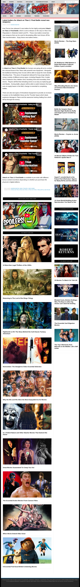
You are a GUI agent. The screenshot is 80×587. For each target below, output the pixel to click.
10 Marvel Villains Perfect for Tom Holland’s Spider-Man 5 (66, 156)
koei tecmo (47, 189)
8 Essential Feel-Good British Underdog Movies (20, 566)
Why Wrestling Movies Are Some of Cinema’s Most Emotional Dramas (66, 87)
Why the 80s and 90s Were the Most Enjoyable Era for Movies (25, 400)
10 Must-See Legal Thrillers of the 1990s (17, 265)
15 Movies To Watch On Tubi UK (65, 280)
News (21, 188)
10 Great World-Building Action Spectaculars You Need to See (65, 201)
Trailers (25, 188)
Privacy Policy (52, 581)
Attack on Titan (15, 189)
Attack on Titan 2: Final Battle (36, 189)
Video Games (31, 188)
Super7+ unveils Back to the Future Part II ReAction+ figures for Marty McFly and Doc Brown (65, 179)
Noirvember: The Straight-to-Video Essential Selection (22, 366)
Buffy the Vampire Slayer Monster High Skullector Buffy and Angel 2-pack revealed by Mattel (65, 111)
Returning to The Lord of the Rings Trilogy (18, 298)
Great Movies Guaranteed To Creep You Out (18, 467)
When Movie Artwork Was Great (14, 533)
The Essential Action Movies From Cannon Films (20, 500)
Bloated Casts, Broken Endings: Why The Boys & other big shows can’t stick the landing (65, 301)
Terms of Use (44, 581)
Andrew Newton (15, 188)
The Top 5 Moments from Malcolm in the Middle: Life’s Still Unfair (66, 346)
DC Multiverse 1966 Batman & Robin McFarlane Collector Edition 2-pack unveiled (65, 64)
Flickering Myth (40, 8)
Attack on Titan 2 (23, 189)
